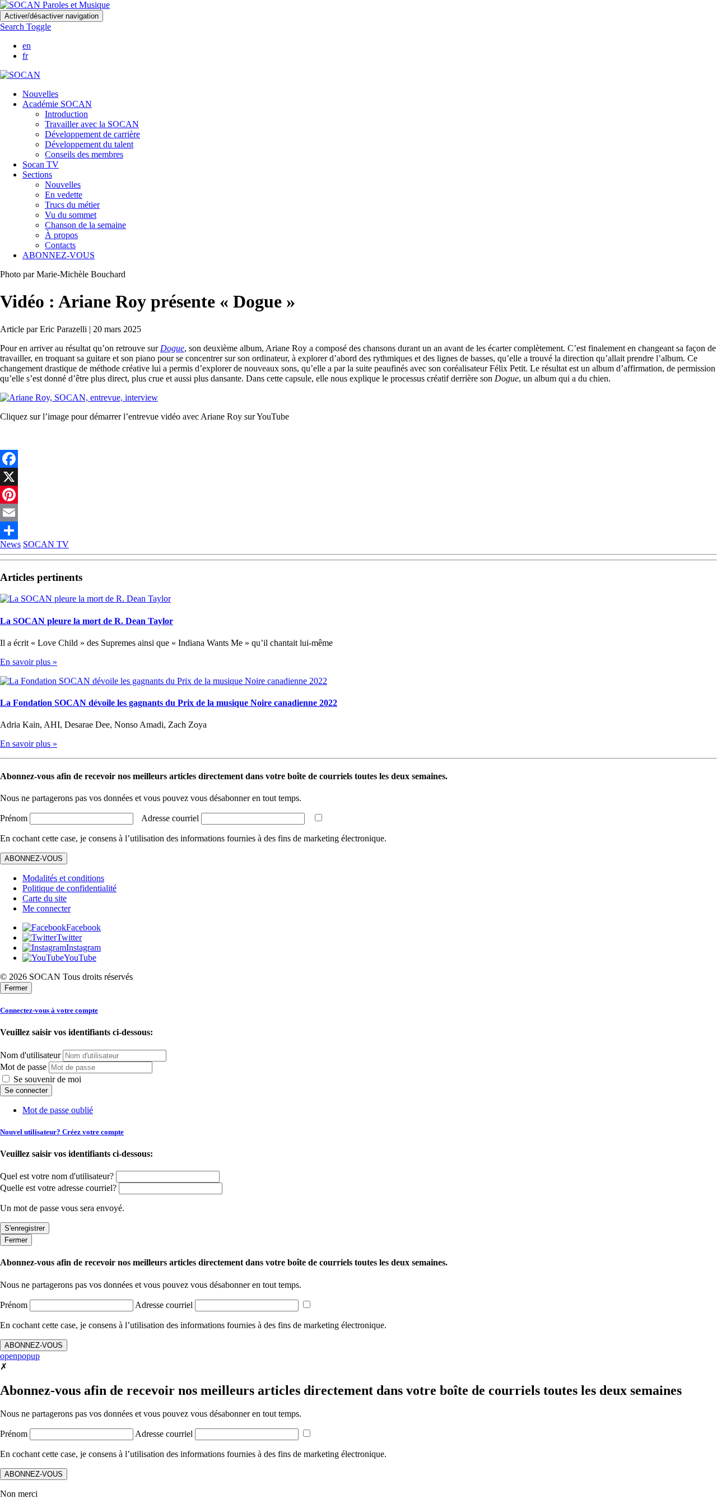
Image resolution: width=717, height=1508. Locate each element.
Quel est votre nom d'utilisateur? (57, 1176)
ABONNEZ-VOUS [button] (58, 255)
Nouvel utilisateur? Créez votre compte (62, 1132)
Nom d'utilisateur (30, 1055)
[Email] (358, 513)
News (10, 544)
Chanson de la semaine (85, 225)
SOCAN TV (46, 544)
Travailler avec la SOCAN (92, 124)
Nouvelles (40, 94)
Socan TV (40, 164)
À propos (61, 235)
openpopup (20, 1356)
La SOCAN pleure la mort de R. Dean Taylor (86, 621)
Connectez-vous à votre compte (49, 1010)
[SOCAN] (20, 75)
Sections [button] (37, 174)
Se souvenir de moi (46, 1079)
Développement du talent (89, 144)
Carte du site (44, 898)
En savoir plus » (28, 662)
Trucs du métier (72, 205)
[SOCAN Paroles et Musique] (55, 5)
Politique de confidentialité (69, 888)
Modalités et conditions (63, 878)
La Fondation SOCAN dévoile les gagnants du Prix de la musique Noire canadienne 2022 (168, 703)
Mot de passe (23, 1067)
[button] (25, 26)
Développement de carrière (92, 134)
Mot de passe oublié (57, 1110)
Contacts (60, 245)
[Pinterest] (358, 495)
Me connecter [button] (46, 908)
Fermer (15, 988)
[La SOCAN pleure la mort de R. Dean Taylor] (85, 598)
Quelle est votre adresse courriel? (58, 1188)
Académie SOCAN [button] (57, 104)
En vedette (63, 194)
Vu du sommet (70, 215)
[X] (358, 477)
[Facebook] (358, 459)
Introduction (66, 114)
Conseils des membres (84, 154)
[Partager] (358, 530)
